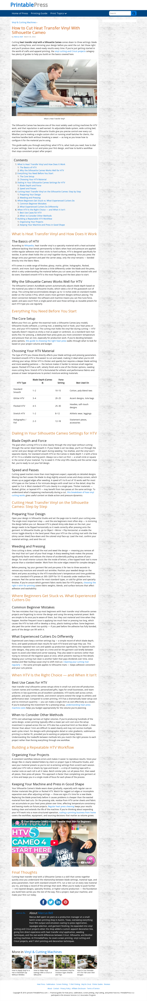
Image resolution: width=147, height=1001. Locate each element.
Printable (29, 4)
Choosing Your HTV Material (33, 179)
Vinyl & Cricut (86, 984)
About (50, 988)
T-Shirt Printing (74, 984)
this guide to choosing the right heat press (46, 340)
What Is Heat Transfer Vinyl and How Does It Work (41, 164)
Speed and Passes (28, 188)
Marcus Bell (18, 37)
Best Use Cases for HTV (30, 212)
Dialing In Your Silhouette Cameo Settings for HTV (41, 182)
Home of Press (20, 13)
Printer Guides (97, 984)
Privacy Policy (65, 988)
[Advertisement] (119, 57)
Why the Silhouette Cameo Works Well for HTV (42, 170)
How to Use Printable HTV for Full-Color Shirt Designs (86, 972)
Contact (56, 988)
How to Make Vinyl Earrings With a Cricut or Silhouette (43, 972)
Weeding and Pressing (30, 197)
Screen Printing (62, 984)
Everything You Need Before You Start (35, 173)
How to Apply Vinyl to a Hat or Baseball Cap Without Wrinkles (21, 972)
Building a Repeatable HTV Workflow (34, 218)
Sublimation (50, 984)
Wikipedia (29, 245)
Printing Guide (39, 13)
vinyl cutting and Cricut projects (70, 51)
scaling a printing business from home (77, 812)
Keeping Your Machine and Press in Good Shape (42, 224)
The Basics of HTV (28, 167)
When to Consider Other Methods (36, 215)
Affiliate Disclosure (79, 988)
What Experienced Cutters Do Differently (39, 206)
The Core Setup (27, 176)
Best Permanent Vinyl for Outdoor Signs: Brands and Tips (64, 972)
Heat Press (41, 984)
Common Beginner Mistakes (33, 203)
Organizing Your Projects (31, 221)
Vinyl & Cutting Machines (24, 22)
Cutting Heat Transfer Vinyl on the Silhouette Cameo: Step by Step (49, 191)
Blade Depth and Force (30, 185)
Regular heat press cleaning (61, 806)
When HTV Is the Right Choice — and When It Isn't (41, 209)
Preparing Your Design (30, 194)
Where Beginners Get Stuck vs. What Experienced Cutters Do (46, 200)
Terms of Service (93, 988)
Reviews (107, 984)
